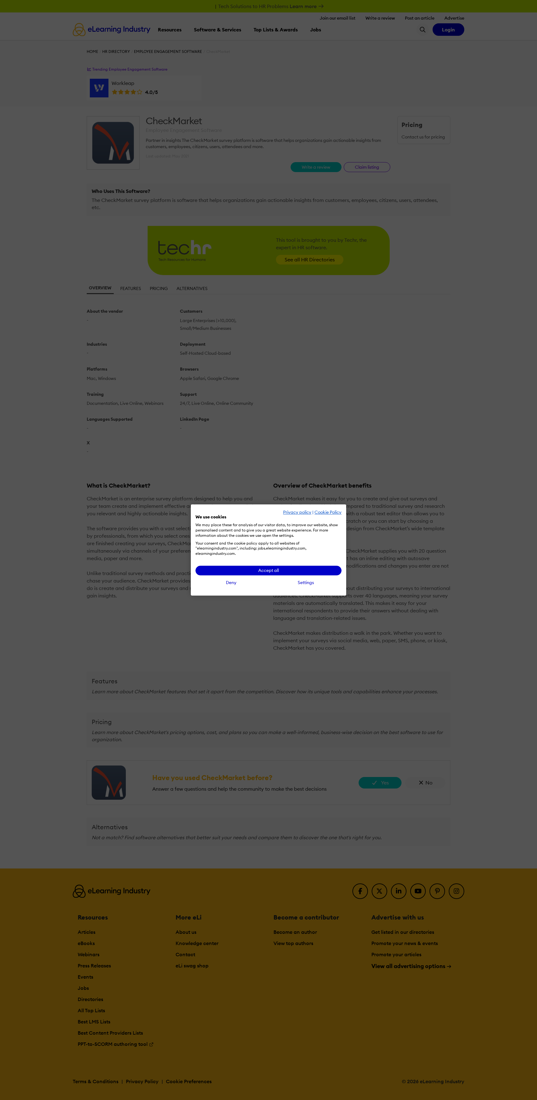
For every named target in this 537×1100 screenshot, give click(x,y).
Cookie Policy (328, 512)
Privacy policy (297, 512)
